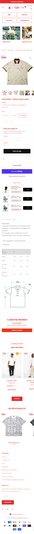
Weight (6, 143)
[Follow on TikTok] (12, 509)
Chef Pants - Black (12, 381)
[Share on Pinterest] (12, 219)
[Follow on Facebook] (3, 509)
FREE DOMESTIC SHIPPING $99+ (17, 1)
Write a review (17, 330)
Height (5, 136)
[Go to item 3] (15, 92)
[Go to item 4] (21, 92)
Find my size (17, 151)
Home (3, 50)
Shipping (5, 467)
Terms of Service (7, 476)
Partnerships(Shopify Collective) (13, 480)
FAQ (3, 463)
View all (17, 399)
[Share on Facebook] (7, 219)
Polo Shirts (11, 50)
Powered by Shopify (22, 518)
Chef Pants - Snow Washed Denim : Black (16, 206)
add (28, 189)
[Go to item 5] (27, 92)
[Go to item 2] (10, 92)
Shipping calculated (17, 105)
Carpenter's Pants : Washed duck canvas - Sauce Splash (16, 188)
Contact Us (6, 460)
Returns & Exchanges (9, 470)
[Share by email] (14, 219)
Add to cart (17, 165)
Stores (4, 457)
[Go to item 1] (4, 92)
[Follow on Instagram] (7, 509)
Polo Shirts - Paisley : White (13, 442)
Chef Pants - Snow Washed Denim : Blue (16, 197)
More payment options (17, 176)
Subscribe (7, 502)
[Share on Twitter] (9, 219)
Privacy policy (7, 473)
